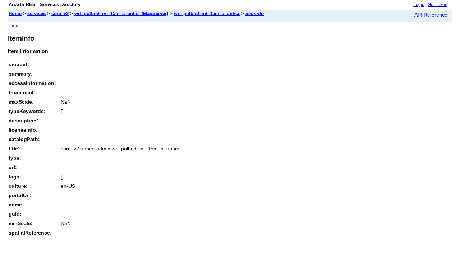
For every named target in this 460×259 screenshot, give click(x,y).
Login (418, 5)
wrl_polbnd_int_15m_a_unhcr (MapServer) (121, 13)
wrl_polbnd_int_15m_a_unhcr (207, 13)
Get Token (437, 5)
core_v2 (60, 13)
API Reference (430, 15)
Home (15, 13)
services (36, 13)
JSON (13, 26)
